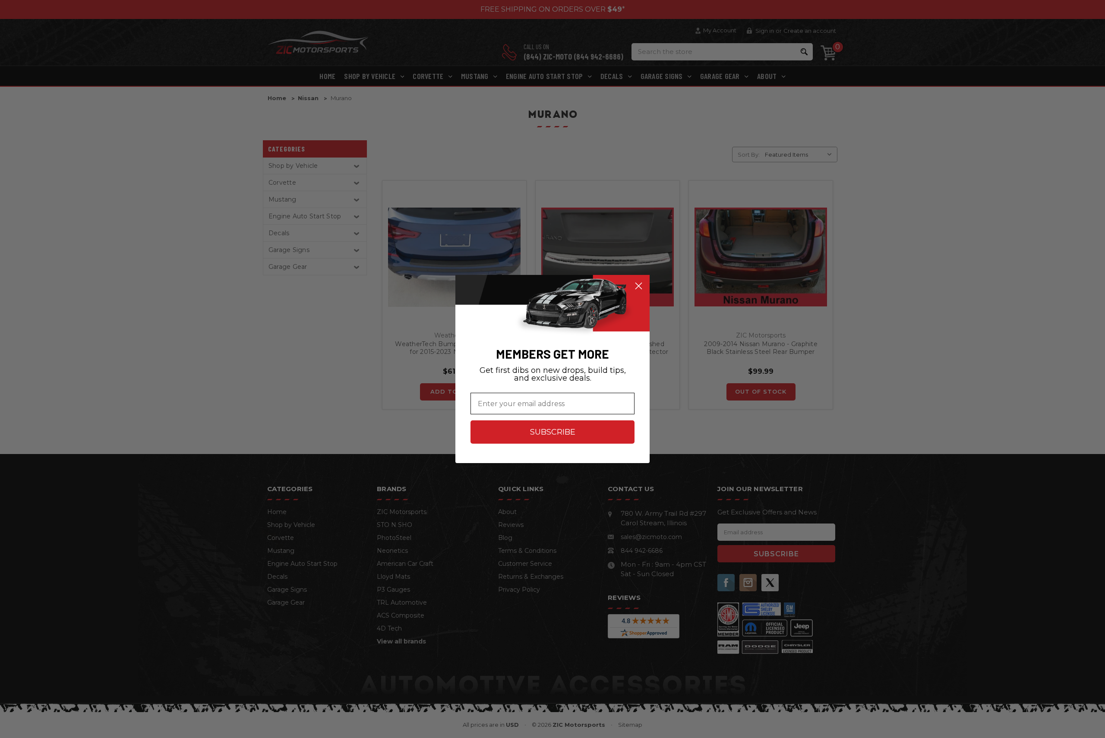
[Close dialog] (638, 285)
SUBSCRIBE (552, 432)
